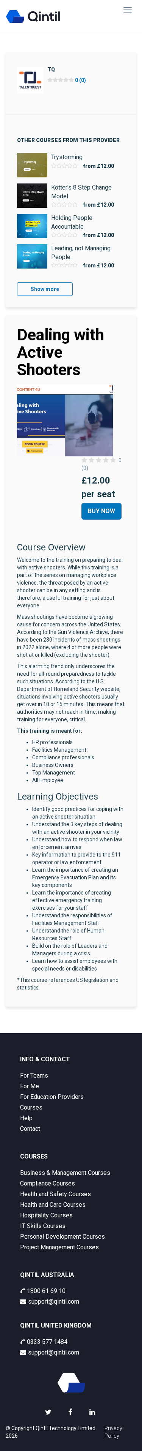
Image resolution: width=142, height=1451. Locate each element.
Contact (30, 1128)
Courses (31, 1107)
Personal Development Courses (62, 1236)
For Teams (34, 1075)
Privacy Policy (113, 1432)
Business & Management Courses (65, 1172)
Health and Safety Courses (55, 1194)
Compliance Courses (47, 1183)
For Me (29, 1086)
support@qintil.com (53, 1301)
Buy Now (101, 511)
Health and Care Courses (53, 1204)
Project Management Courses (59, 1247)
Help (26, 1118)
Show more (45, 289)
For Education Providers (52, 1096)
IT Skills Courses (43, 1226)
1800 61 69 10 (46, 1291)
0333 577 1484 (47, 1341)
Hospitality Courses (46, 1215)
